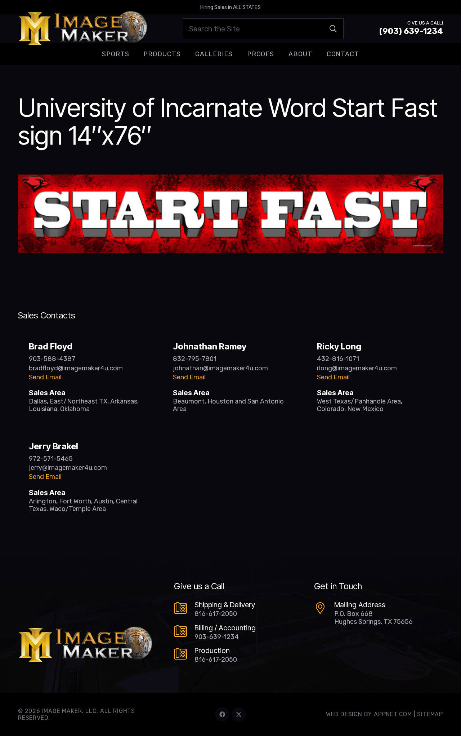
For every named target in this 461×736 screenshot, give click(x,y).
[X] (239, 714)
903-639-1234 (216, 637)
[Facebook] (222, 714)
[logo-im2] (82, 29)
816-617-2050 (215, 614)
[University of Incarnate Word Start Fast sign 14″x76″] (230, 179)
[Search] (333, 29)
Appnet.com (393, 714)
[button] (134, 54)
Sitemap (430, 714)
